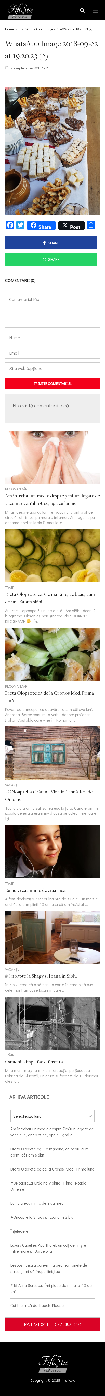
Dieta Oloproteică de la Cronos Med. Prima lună (52, 1169)
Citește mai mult (52, 478)
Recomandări (17, 489)
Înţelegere (19, 1231)
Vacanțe (12, 785)
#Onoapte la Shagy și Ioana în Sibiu (41, 1217)
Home (9, 28)
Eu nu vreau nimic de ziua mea (37, 1203)
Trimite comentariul (53, 383)
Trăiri (10, 587)
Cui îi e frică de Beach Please (37, 1305)
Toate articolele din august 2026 (53, 1324)
